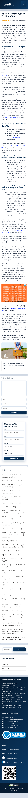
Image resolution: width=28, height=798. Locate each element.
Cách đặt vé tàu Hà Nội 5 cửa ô (11, 507)
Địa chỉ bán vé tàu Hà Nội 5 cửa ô (12, 555)
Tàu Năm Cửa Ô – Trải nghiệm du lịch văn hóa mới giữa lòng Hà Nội (13, 624)
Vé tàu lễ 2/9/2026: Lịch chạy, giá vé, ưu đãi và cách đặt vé (13, 486)
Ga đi (5, 429)
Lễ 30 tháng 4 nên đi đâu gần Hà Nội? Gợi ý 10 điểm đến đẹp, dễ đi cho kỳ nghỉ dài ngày (13, 535)
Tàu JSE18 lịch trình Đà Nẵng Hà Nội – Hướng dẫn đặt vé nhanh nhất (13, 606)
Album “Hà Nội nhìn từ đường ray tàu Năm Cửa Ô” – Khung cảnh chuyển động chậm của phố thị (13, 631)
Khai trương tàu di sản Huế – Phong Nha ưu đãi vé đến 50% (12, 476)
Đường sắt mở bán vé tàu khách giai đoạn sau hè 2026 (13, 492)
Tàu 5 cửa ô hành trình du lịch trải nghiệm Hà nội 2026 (12, 518)
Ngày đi (6, 443)
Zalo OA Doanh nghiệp (18, 763)
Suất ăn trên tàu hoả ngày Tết (11, 551)
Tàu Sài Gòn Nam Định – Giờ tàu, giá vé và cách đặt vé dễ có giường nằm (13, 546)
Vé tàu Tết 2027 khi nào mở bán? (12, 481)
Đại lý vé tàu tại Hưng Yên (12, 117)
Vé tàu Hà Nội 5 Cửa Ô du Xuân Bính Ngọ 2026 (13, 560)
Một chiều (7, 426)
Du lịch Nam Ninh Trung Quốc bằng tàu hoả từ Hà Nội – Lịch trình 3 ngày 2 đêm (13, 617)
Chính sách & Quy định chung (11, 725)
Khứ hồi (14, 426)
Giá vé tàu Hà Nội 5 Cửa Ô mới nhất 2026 (13, 584)
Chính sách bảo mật (8, 723)
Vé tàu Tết (5, 664)
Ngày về (6, 450)
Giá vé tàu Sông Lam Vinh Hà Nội (12, 529)
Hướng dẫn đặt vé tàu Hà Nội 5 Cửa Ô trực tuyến (13, 566)
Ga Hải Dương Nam (8, 595)
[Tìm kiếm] (19, 649)
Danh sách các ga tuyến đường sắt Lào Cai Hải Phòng (14, 524)
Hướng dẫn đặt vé (8, 717)
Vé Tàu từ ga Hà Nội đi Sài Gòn (11, 541)
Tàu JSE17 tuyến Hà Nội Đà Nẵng (12, 611)
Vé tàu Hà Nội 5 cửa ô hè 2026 (11, 503)
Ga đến (5, 436)
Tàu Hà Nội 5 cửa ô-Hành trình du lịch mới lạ (13, 572)
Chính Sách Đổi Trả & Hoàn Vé (11, 721)
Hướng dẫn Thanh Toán (9, 727)
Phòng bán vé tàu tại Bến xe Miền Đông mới (12, 498)
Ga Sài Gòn (5, 668)
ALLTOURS (14, 790)
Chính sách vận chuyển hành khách (13, 719)
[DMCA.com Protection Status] (14, 786)
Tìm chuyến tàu (14, 458)
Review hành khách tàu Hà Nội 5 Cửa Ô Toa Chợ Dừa (13, 578)
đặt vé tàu (4, 75)
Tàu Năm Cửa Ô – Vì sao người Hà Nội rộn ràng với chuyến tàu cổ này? (13, 638)
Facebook (14, 758)
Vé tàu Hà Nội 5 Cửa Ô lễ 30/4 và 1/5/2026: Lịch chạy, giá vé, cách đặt (13, 512)
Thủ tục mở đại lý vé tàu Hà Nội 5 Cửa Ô (13, 590)
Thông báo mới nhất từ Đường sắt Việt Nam (13, 600)
